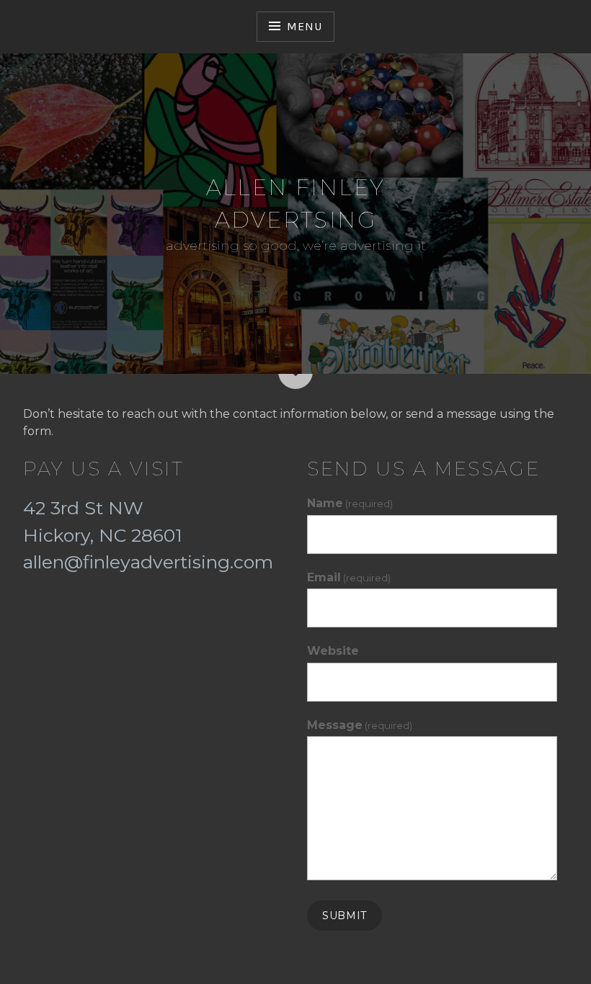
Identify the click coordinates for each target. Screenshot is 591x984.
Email (349, 577)
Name (350, 503)
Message (359, 725)
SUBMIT (344, 915)
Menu (304, 26)
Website (333, 651)
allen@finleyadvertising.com (148, 562)
